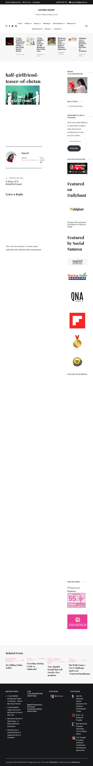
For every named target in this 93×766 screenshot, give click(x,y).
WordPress (76, 762)
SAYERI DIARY (46, 10)
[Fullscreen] (86, 172)
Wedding (46, 23)
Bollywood (70, 23)
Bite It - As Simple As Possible (79, 717)
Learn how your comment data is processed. (23, 250)
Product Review (53, 660)
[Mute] (83, 172)
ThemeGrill (53, 762)
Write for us (26, 2)
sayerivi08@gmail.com (36, 702)
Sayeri (25, 153)
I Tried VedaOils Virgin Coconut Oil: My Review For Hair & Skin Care (41, 44)
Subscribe (74, 148)
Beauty (36, 23)
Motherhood (36, 29)
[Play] (70, 172)
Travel (29, 658)
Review (47, 29)
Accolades (36, 2)
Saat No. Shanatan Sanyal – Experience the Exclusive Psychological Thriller (81, 703)
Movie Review (58, 23)
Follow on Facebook (77, 374)
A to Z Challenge (72, 659)
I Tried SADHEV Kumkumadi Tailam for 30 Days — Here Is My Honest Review (20, 44)
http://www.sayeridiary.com (30, 160)
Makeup (57, 658)
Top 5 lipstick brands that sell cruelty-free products (55, 671)
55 (72, 598)
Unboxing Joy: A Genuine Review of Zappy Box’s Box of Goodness (83, 44)
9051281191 (32, 700)
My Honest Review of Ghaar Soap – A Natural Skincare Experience (62, 43)
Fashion (27, 23)
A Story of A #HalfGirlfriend (14, 181)
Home (20, 23)
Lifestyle (57, 29)
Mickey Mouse (11, 658)
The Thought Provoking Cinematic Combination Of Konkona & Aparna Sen (81, 744)
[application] (77, 168)
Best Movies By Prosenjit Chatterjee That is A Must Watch (81, 729)
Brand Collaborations (13, 2)
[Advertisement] (24, 121)
